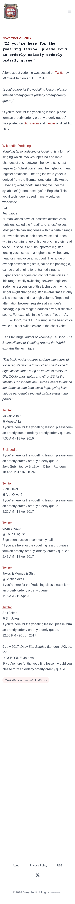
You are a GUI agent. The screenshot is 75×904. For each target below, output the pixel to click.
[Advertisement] (37, 724)
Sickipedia (31, 123)
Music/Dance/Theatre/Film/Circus (26, 680)
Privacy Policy (38, 865)
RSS (59, 865)
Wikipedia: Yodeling (16, 146)
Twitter (60, 72)
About (16, 865)
